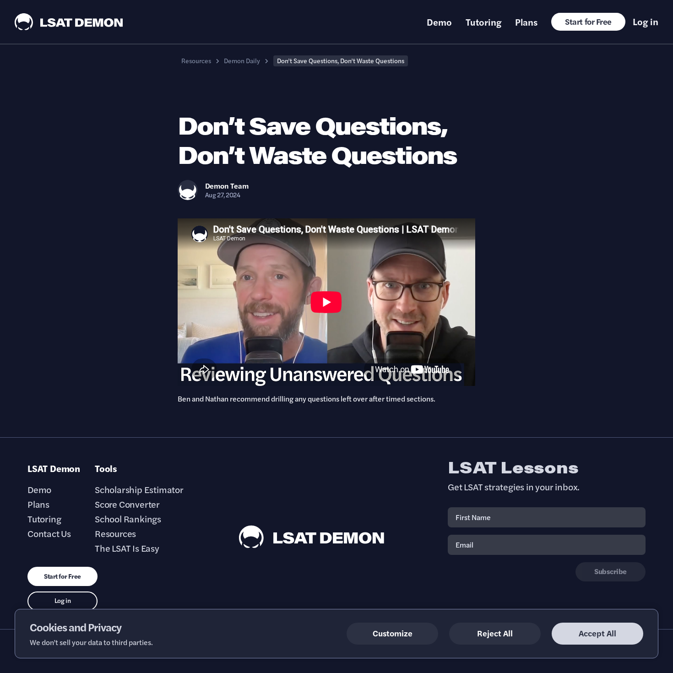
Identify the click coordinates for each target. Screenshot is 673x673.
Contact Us (49, 533)
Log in (645, 21)
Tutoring (483, 22)
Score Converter (127, 504)
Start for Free (588, 21)
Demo (439, 22)
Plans (526, 22)
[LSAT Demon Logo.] (69, 21)
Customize (392, 633)
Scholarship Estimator (139, 489)
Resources (196, 60)
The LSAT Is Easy (127, 548)
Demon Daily (242, 60)
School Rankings (128, 518)
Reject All (495, 633)
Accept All (597, 633)
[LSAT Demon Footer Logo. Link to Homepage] (312, 537)
